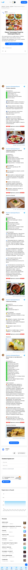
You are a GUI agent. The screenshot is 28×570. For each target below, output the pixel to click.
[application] (14, 502)
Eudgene (7, 448)
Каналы (7, 6)
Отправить (7, 481)
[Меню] (1, 2)
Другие (11, 6)
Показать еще (15, 442)
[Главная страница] (3, 2)
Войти (25, 2)
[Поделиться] (5, 51)
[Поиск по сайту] (10, 2)
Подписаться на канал (14, 43)
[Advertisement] (14, 69)
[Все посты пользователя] (14, 453)
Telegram (3, 6)
